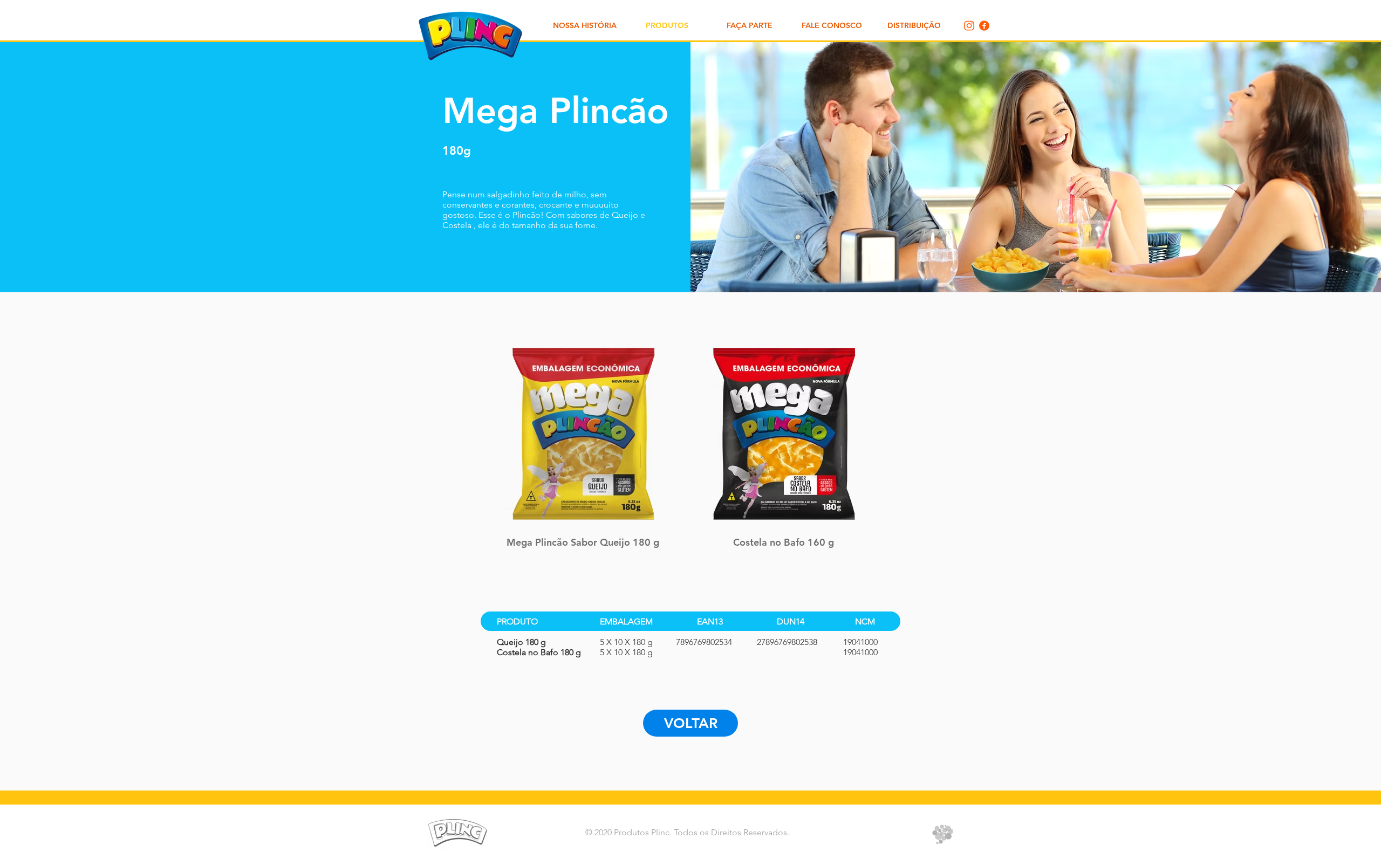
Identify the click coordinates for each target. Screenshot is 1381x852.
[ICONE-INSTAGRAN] (969, 25)
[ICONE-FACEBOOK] (984, 25)
